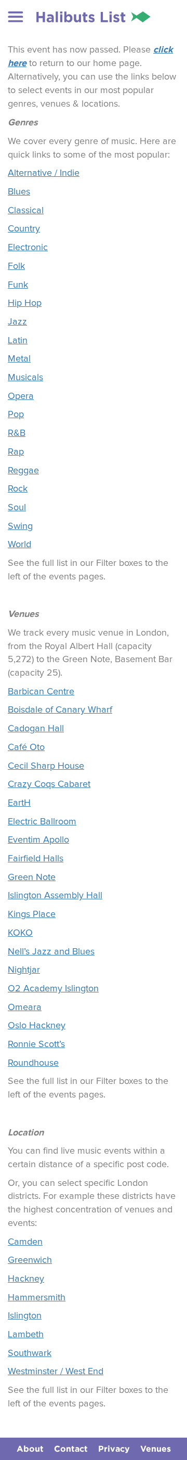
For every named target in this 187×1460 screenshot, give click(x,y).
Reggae (23, 470)
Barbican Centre (41, 691)
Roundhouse (33, 1063)
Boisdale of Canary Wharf (60, 710)
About (30, 1448)
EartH (19, 803)
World (19, 544)
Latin (18, 340)
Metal (19, 359)
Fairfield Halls (35, 858)
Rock (18, 489)
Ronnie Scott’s (36, 1044)
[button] (15, 17)
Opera (21, 396)
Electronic (28, 247)
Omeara (25, 1007)
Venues (155, 1448)
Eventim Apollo (38, 840)
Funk (18, 285)
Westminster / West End (55, 1371)
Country (24, 229)
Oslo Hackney (36, 1025)
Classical (26, 210)
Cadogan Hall (36, 728)
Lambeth (26, 1334)
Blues (19, 192)
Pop (16, 414)
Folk (16, 266)
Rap (16, 452)
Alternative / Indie (43, 173)
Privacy (114, 1448)
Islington (25, 1316)
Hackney (26, 1279)
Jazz (17, 322)
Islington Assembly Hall (55, 895)
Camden (25, 1242)
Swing (20, 526)
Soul (17, 507)
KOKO (20, 933)
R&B (16, 433)
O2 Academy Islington (53, 988)
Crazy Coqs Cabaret (49, 784)
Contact (71, 1448)
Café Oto (26, 747)
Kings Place (32, 914)
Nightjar (24, 970)
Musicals (25, 377)
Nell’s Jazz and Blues (51, 952)
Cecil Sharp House (46, 766)
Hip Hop (25, 303)
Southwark (29, 1353)
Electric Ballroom (42, 821)
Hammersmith (36, 1297)
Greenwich (30, 1260)
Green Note (32, 877)
